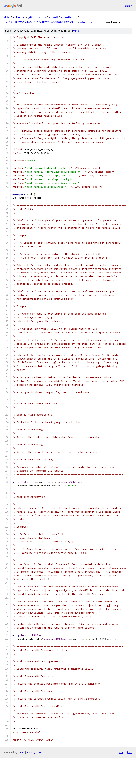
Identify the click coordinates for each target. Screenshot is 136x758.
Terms (41, 752)
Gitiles (21, 752)
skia (7, 17)
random (95, 22)
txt (121, 752)
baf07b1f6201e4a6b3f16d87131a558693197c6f (38, 22)
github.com (37, 17)
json (129, 752)
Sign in (128, 5)
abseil (53, 17)
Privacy (31, 752)
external (19, 17)
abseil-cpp (69, 17)
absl (83, 22)
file (76, 30)
